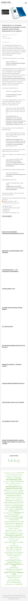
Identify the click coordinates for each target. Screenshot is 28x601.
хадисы (17, 538)
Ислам (16, 476)
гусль (12, 490)
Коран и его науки (14, 478)
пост (21, 521)
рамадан (16, 528)
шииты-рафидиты (10, 584)
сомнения (14, 531)
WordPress (16, 598)
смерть (8, 531)
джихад (21, 490)
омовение (19, 509)
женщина (19, 493)
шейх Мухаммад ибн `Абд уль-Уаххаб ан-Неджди (13, 561)
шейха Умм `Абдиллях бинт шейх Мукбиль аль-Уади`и (14, 576)
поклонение (9, 518)
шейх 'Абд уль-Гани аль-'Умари (13, 543)
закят (20, 497)
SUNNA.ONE (6, 2)
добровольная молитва (11, 492)
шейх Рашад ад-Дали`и (14, 565)
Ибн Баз (19, 474)
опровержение (13, 511)
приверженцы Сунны (10, 525)
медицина (7, 503)
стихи (20, 531)
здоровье (7, 498)
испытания (8, 502)
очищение (19, 512)
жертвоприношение (13, 495)
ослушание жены (8, 512)
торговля (21, 533)
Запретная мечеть (11, 474)
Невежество (7, 481)
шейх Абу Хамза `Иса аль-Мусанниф (13, 552)
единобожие (9, 493)
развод (11, 528)
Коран (15, 34)
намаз (6, 509)
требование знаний (14, 535)
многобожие (8, 505)
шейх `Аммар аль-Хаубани (14, 549)
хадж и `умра (11, 538)
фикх (21, 537)
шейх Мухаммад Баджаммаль (13, 559)
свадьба (19, 530)
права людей (10, 523)
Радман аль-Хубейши (10, 483)
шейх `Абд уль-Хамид (14, 547)
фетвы (14, 537)
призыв (19, 525)
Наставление (14, 479)
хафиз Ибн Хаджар (13, 540)
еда (20, 492)
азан (10, 484)
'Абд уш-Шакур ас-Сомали (10, 472)
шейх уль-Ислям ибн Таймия (13, 582)
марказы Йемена (18, 502)
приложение (9, 526)
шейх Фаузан (13, 567)
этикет (18, 584)
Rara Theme (20, 597)
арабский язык (16, 484)
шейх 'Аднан (14, 545)
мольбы (8, 507)
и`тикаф (13, 498)
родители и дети (10, 530)
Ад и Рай (20, 472)
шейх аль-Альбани (14, 579)
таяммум (6, 533)
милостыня (19, 503)
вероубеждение (13, 486)
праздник (19, 523)
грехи (6, 490)
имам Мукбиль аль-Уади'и (8, 34)
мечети (13, 503)
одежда (11, 509)
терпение (14, 533)
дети (16, 490)
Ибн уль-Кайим (8, 476)
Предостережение (17, 481)
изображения (19, 498)
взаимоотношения (13, 488)
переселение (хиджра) (14, 514)
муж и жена (16, 507)
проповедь (18, 526)
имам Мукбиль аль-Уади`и (13, 500)
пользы (18, 518)
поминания (14, 519)
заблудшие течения (11, 497)
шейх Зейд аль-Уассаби (14, 554)
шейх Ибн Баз (14, 557)
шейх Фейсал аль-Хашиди (14, 569)
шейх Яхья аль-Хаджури (14, 573)
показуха (21, 516)
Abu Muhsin (8, 38)
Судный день (19, 483)
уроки (6, 537)
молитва (18, 505)
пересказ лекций (11, 516)
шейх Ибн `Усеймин (13, 555)
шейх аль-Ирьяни (14, 581)
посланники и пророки (11, 521)
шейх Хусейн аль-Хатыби (14, 570)
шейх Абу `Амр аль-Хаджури (14, 550)
